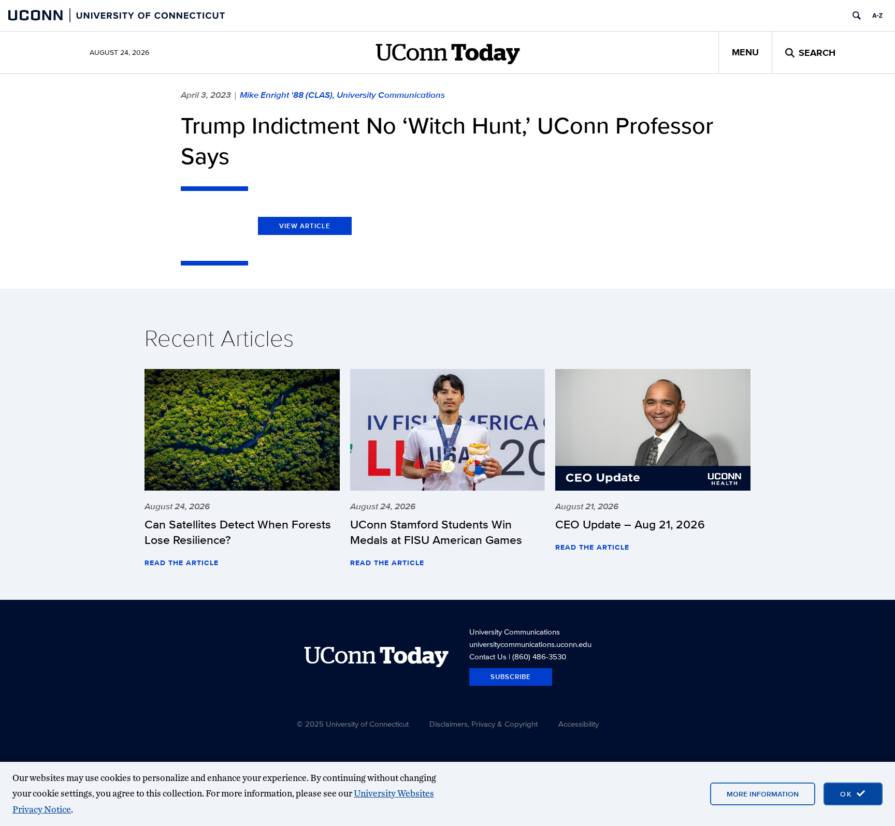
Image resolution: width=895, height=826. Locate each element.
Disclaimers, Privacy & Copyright (483, 723)
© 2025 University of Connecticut (353, 723)
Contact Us (488, 656)
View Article (304, 226)
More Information (763, 794)
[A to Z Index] (877, 15)
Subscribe (510, 677)
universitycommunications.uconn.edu (530, 644)
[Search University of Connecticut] (856, 15)
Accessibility (578, 723)
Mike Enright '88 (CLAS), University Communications (342, 95)
